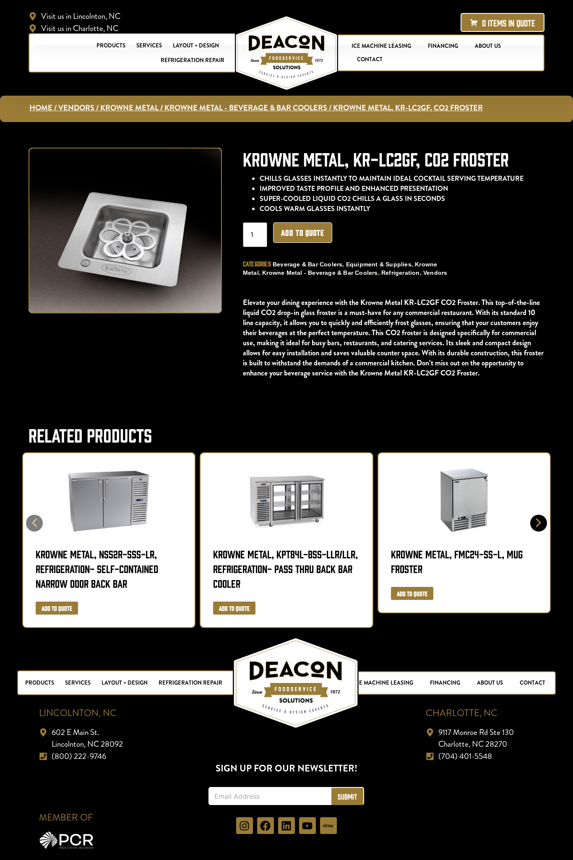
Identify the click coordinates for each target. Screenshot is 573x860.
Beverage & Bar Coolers (307, 264)
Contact (370, 59)
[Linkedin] (286, 825)
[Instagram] (244, 825)
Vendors (76, 107)
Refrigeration (400, 272)
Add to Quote (302, 232)
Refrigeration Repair (192, 60)
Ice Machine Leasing (381, 46)
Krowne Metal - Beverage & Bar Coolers (245, 107)
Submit (347, 796)
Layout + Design (196, 46)
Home (40, 107)
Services (149, 46)
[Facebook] (265, 825)
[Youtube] (307, 825)
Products (110, 46)
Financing (443, 46)
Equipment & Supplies (379, 264)
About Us (488, 46)
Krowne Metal (129, 107)
